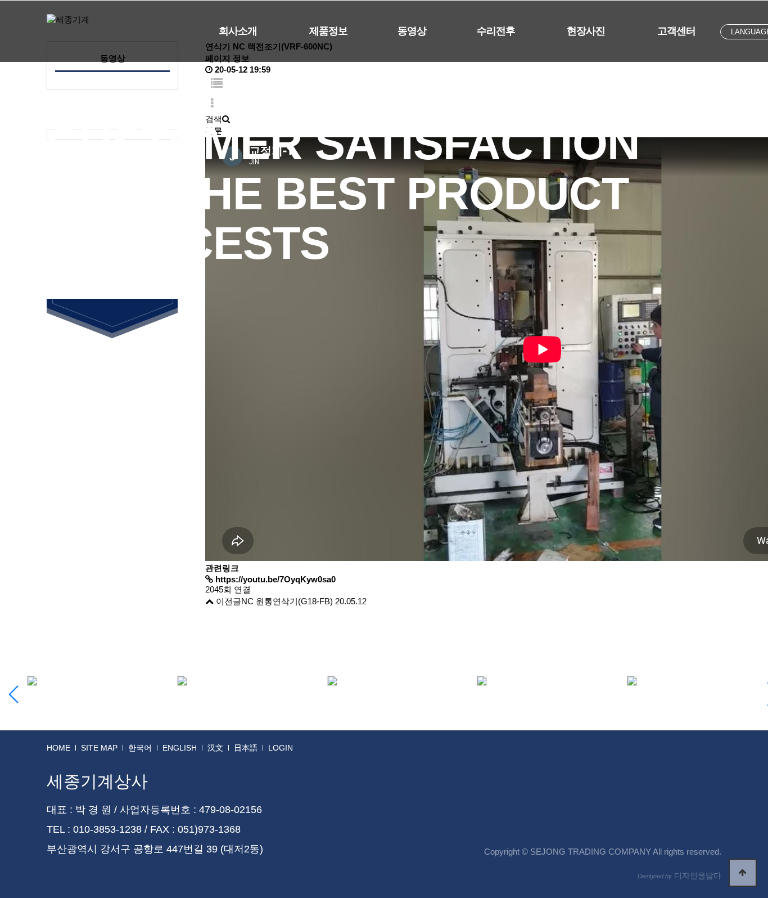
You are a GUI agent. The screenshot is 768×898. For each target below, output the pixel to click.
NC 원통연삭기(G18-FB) (287, 601)
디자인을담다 (679, 876)
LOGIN (280, 748)
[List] (216, 84)
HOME (58, 748)
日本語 (245, 748)
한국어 (140, 748)
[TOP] (743, 873)
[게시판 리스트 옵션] (212, 104)
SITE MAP (99, 748)
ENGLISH (179, 748)
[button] (13, 694)
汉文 (215, 748)
